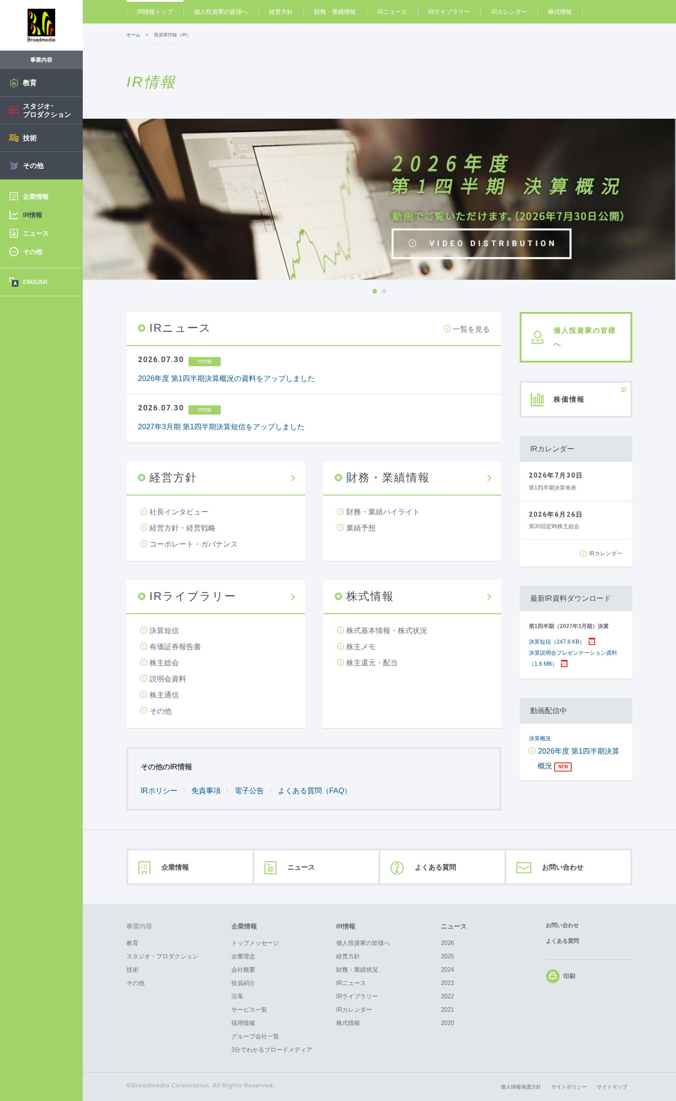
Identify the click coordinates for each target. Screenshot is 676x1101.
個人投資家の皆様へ (221, 11)
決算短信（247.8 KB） (557, 642)
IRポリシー (159, 791)
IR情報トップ (155, 11)
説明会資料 (167, 679)
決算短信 (164, 630)
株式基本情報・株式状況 (386, 630)
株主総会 (164, 663)
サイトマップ (612, 1086)
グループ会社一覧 (255, 1036)
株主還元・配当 (372, 663)
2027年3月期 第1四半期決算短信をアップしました (221, 427)
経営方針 (281, 11)
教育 (132, 943)
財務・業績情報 (335, 11)
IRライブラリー (449, 11)
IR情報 (345, 926)
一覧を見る (471, 329)
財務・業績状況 (357, 969)
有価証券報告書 (175, 647)
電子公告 (249, 791)
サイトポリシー (569, 1086)
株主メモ (361, 647)
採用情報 (243, 1023)
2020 (447, 1023)
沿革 (237, 996)
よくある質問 (435, 867)
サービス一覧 (249, 1009)
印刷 (569, 976)
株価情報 (569, 399)
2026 (447, 943)
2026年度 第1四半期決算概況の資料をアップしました (226, 378)
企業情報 (175, 867)
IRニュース (392, 11)
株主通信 (164, 695)
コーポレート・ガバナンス (193, 544)
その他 (160, 711)
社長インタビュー (178, 512)
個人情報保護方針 (521, 1086)
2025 (447, 956)
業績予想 (361, 528)
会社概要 (243, 969)
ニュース (301, 867)
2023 (447, 983)
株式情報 (560, 11)
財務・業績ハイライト (383, 512)
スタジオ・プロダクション (162, 956)
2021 (447, 1009)
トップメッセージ (255, 943)
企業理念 (243, 956)
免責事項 (206, 791)
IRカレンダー (509, 11)
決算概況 (540, 738)
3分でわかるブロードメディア (271, 1049)
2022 (447, 996)
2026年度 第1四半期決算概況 (578, 758)
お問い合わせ (563, 867)
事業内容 (139, 926)
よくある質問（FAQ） (314, 791)
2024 (447, 969)
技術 (132, 969)
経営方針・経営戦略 (182, 528)
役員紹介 (243, 983)
